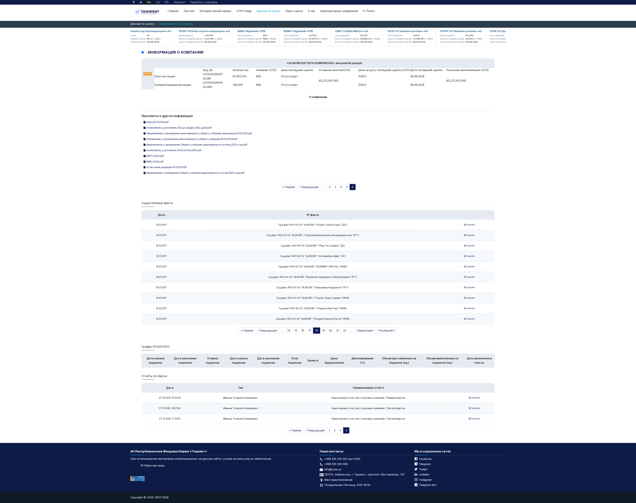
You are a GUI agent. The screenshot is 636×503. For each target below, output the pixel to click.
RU (149, 2)
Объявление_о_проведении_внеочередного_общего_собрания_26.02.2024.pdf (191, 139)
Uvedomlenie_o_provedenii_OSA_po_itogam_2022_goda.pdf (179, 127)
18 (316, 330)
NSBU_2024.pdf (154, 161)
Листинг (189, 11)
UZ (158, 2)
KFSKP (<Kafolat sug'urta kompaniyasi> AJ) (193, 31)
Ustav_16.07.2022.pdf (157, 122)
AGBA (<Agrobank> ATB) (241, 31)
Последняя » (386, 330)
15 (295, 330)
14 (288, 330)
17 (309, 330)
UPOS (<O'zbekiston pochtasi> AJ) (397, 31)
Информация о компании (176, 23)
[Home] (147, 13)
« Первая (289, 187)
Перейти (470, 224)
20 (330, 330)
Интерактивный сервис (216, 11)
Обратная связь (154, 465)
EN (167, 2)
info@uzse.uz (332, 469)
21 (337, 330)
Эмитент (179, 2)
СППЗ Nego (244, 11)
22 (344, 330)
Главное (173, 11)
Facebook (425, 459)
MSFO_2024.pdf (155, 155)
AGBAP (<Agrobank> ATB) (287, 31)
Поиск (370, 11)
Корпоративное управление (339, 11)
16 (302, 330)
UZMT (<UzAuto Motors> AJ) (340, 31)
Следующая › (365, 330)
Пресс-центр (294, 11)
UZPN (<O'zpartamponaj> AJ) (496, 31)
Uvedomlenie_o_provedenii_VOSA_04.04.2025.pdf (173, 150)
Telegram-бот (428, 485)
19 (323, 330)
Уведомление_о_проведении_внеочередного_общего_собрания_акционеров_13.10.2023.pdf (199, 133)
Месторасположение (338, 479)
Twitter (423, 469)
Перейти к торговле (203, 2)
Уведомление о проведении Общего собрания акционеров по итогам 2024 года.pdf (195, 172)
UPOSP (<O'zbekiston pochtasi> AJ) (450, 31)
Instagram (425, 479)
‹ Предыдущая (308, 187)
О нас (311, 11)
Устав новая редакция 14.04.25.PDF (166, 167)
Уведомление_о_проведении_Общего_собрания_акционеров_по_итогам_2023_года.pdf (196, 144)
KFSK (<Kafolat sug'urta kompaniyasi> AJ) (135, 31)
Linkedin (424, 474)
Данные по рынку (268, 11)
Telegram (425, 464)
